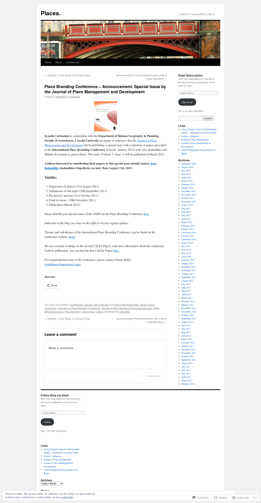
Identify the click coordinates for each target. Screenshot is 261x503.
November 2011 (188, 352)
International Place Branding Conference (79, 308)
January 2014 (187, 263)
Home (48, 62)
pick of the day (101, 304)
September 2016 (188, 163)
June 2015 (186, 211)
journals (88, 304)
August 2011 (187, 363)
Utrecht (99, 311)
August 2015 (187, 204)
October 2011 (187, 356)
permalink (124, 311)
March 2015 (186, 222)
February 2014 (188, 259)
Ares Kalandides (130, 304)
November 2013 (188, 270)
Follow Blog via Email (55, 395)
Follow (47, 421)
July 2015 (185, 208)
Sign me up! (187, 102)
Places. (51, 13)
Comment (154, 376)
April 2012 (186, 335)
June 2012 (186, 328)
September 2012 (188, 318)
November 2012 (188, 311)
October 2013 (187, 273)
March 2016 (186, 180)
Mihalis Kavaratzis (54, 311)
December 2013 (188, 266)
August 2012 (187, 321)
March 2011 (186, 380)
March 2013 (186, 297)
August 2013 (187, 280)
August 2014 (187, 242)
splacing (75, 96)
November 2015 (188, 194)
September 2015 (188, 201)
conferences (76, 304)
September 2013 (188, 277)
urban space (88, 311)
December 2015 (188, 191)
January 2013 (187, 304)
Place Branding (73, 311)
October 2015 (187, 198)
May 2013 (186, 290)
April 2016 (186, 177)
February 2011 (188, 383)
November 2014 (188, 232)
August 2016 (187, 167)
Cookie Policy (67, 497)
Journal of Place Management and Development (126, 308)
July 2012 (185, 325)
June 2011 (186, 370)
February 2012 (188, 342)
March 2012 (186, 339)
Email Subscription (190, 75)
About (58, 62)
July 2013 (185, 284)
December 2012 (188, 308)
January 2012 (187, 345)
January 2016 (187, 187)
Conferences (72, 62)
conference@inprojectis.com (62, 264)
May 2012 (186, 332)
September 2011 (188, 359)
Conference (51, 308)
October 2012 (187, 314)
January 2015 (187, 228)
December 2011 (188, 349)
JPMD (156, 308)
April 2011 (186, 376)
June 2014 (186, 249)
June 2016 (186, 173)
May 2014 (186, 253)
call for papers (147, 304)
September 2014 (188, 239)
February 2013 (188, 301)
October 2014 (187, 235)
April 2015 (186, 218)
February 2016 (188, 184)
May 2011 (186, 373)
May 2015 (186, 215)
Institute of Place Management (195, 139)
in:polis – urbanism (190, 136)
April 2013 (186, 294)
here (146, 214)
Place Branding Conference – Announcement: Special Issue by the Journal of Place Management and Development (105, 89)
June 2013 (186, 287)
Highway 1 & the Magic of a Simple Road (67, 75)
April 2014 (186, 256)
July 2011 (185, 366)
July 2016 (185, 170)
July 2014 (185, 246)
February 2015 (188, 225)
